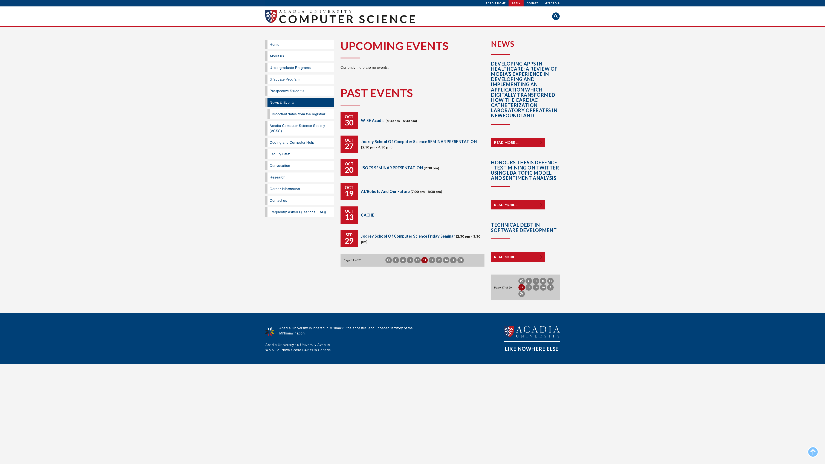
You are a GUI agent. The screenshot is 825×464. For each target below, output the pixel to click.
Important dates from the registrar (298, 113)
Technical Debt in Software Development (524, 227)
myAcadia (552, 3)
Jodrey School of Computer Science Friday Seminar (408, 236)
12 (431, 260)
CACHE (367, 215)
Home (274, 44)
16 (550, 280)
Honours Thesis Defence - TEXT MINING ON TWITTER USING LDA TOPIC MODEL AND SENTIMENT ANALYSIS (525, 170)
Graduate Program (284, 79)
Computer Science (348, 19)
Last (460, 260)
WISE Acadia (373, 120)
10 (417, 260)
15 (543, 280)
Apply (516, 3)
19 (536, 287)
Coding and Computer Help (292, 142)
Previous (396, 260)
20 (543, 287)
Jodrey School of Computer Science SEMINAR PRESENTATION (419, 141)
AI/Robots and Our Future (385, 191)
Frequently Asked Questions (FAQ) (298, 211)
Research (277, 177)
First (388, 260)
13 (439, 260)
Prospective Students (287, 90)
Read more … (506, 142)
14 (446, 260)
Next (453, 260)
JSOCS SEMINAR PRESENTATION (392, 167)
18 (528, 287)
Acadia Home (496, 3)
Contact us (278, 200)
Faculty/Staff (280, 153)
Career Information (285, 188)
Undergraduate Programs (290, 67)
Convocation (280, 165)
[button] (556, 16)
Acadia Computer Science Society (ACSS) (297, 128)
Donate (532, 3)
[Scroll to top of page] (813, 452)
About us (277, 55)
